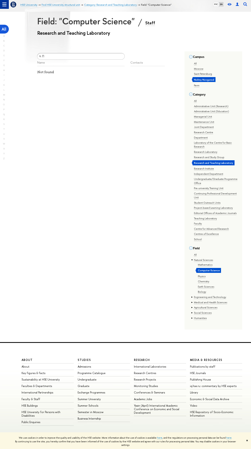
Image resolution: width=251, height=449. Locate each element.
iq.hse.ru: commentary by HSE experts (213, 386)
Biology (202, 291)
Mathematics (205, 264)
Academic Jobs (143, 399)
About (27, 360)
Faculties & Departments (37, 386)
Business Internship (89, 418)
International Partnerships (37, 392)
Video (193, 405)
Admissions (84, 366)
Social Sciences (203, 312)
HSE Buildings (30, 405)
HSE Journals (198, 373)
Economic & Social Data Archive (209, 399)
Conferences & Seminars (149, 392)
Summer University (89, 399)
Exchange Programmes (91, 392)
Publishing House (200, 379)
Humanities (200, 318)
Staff (150, 23)
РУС (216, 4)
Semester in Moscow (91, 412)
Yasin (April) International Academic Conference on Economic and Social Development (156, 409)
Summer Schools (88, 405)
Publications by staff (202, 366)
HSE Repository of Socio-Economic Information (211, 413)
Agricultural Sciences (205, 307)
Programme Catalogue (91, 373)
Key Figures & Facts (33, 373)
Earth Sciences (206, 286)
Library (194, 392)
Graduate (83, 386)
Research (142, 360)
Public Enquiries (31, 422)
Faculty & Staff (31, 399)
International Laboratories (150, 366)
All (4, 29)
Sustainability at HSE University (41, 379)
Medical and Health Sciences (210, 302)
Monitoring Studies (146, 386)
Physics (202, 276)
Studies (84, 360)
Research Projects (145, 379)
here (159, 437)
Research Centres (145, 373)
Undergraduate (87, 379)
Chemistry (203, 281)
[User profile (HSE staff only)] (237, 4)
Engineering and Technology (210, 297)
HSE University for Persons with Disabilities (41, 413)
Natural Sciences (203, 260)
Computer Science (209, 270)
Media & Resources (206, 360)
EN (221, 4)
